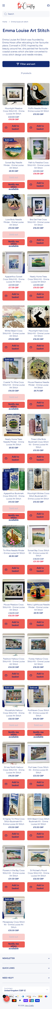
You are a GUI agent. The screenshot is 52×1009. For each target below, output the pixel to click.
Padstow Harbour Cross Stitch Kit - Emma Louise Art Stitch (14, 661)
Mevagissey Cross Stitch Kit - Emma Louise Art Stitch (14, 924)
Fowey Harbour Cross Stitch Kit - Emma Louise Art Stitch (38, 661)
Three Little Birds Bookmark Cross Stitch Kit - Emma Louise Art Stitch (38, 443)
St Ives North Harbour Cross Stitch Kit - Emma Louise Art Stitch (13, 770)
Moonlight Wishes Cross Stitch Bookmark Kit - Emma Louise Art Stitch (38, 496)
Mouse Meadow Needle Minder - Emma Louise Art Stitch (38, 385)
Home (4, 22)
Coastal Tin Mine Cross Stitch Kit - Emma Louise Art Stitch (14, 385)
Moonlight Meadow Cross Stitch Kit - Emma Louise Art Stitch (13, 111)
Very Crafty (29, 1005)
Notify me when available (13, 185)
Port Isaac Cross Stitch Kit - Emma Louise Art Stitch (38, 770)
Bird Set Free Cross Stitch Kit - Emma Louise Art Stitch (38, 222)
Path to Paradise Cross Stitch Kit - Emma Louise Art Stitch (38, 165)
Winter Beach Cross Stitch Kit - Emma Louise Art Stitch (14, 333)
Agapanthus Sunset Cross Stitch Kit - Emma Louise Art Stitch (13, 279)
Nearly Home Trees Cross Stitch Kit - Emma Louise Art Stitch (38, 279)
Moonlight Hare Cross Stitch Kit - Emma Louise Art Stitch (38, 333)
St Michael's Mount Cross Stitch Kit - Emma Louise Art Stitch (38, 873)
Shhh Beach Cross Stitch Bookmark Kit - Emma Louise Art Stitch (38, 821)
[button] (48, 5)
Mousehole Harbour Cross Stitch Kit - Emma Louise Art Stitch (13, 713)
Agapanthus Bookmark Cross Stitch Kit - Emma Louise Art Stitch (13, 496)
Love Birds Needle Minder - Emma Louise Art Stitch (14, 222)
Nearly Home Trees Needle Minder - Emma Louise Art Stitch (13, 442)
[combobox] (26, 14)
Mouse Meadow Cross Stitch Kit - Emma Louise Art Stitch (14, 607)
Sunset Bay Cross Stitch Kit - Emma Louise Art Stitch (38, 553)
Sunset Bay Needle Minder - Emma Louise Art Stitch (14, 165)
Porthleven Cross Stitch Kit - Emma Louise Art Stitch (38, 713)
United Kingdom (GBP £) (15, 990)
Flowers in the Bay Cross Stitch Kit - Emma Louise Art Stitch (14, 873)
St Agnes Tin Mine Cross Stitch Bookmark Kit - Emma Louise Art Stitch (14, 821)
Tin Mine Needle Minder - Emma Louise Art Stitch (14, 551)
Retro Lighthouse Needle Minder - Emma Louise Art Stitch (38, 607)
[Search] (4, 14)
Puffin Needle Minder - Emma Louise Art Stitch (38, 109)
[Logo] (26, 5)
